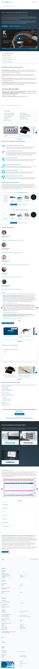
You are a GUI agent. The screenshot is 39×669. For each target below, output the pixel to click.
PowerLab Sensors (4, 612)
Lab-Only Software (5, 604)
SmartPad (12, 200)
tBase (12, 218)
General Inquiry (4, 651)
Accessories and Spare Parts (6, 574)
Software (3, 580)
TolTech (21, 619)
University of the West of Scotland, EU (25, 616)
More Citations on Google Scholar (7, 323)
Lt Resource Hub (22, 602)
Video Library (3, 655)
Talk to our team (19, 414)
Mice (5, 351)
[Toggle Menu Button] (3, 2)
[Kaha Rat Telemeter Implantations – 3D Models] (25, 333)
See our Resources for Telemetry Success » (22, 418)
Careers (3, 648)
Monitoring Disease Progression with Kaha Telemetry (11, 276)
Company (3, 647)
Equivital (3, 592)
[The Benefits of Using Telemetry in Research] (11, 131)
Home (2, 6)
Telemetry (8, 6)
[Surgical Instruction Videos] (11, 333)
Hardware (4, 570)
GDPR (20, 662)
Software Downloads (23, 655)
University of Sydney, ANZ (23, 615)
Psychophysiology (22, 627)
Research (5, 6)
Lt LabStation (3, 605)
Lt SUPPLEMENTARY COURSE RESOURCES (9, 631)
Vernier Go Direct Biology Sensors (25, 611)
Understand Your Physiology (6, 632)
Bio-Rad (3, 619)
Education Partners (6, 618)
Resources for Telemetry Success (14, 26)
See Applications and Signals (22, 204)
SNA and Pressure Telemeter (12, 303)
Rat (5, 353)
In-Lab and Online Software (6, 601)
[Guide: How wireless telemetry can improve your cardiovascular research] (25, 131)
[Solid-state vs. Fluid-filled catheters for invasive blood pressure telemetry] (25, 372)
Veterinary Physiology (23, 628)
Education (4, 598)
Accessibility (21, 661)
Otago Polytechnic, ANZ (5, 615)
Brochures (3, 657)
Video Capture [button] (4, 508)
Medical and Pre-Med (5, 629)
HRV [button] (3, 511)
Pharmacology (22, 626)
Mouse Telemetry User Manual (6, 400)
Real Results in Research (6, 57)
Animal (2, 585)
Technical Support (22, 651)
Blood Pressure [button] (5, 522)
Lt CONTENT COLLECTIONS (6, 623)
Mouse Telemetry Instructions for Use (8, 395)
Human (3, 584)
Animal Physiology (4, 625)
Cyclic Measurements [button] (6, 526)
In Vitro (21, 584)
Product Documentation (23, 656)
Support (3, 642)
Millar (2, 593)
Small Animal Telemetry (6, 403)
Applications (4, 583)
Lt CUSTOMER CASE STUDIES (7, 614)
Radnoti (21, 574)
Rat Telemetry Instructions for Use (7, 394)
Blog (3, 637)
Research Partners (5, 591)
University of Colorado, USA (5, 616)
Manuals (3, 656)
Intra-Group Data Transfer (23, 663)
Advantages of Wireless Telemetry (7, 53)
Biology (3, 626)
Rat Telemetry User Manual (6, 399)
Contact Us (4, 650)
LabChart (33, 200)
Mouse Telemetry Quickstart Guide (7, 390)
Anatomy (3, 624)
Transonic (21, 592)
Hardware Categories (5, 573)
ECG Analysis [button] (4, 515)
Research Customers (6, 588)
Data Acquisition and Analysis (7, 61)
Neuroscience (22, 624)
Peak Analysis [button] (4, 519)
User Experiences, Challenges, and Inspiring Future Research (12, 252)
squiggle (3, 559)
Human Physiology (4, 628)
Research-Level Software (6, 606)
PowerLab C (22, 431)
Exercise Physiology (4, 627)
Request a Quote (13, 204)
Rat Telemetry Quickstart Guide (7, 389)
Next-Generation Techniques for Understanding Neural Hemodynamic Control (15, 264)
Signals (21, 585)
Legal (3, 660)
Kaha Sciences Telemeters (6, 55)
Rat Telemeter (5, 200)
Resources (4, 654)
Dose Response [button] (5, 504)
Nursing (21, 625)
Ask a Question (4, 26)
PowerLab (25, 200)
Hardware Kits (22, 612)
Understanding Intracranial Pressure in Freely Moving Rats (12, 289)
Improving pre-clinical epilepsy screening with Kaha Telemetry (12, 240)
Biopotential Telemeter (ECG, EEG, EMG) (14, 318)
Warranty (21, 665)
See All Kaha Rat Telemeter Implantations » (16, 105)
